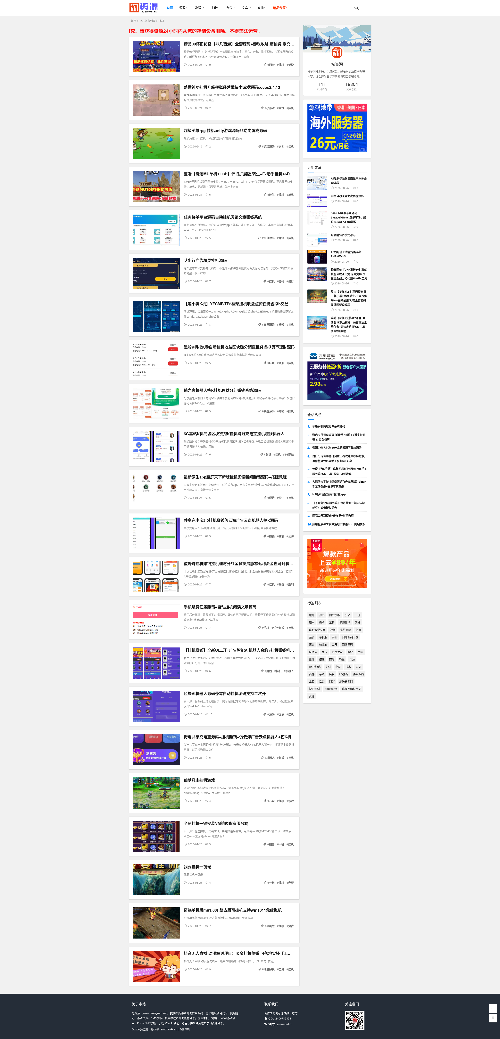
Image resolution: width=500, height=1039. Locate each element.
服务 (272, 844)
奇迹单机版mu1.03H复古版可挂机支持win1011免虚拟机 (233, 910)
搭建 (322, 659)
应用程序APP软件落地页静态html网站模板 (338, 524)
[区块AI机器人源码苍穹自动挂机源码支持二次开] (156, 707)
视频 (333, 630)
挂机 (281, 65)
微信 (342, 659)
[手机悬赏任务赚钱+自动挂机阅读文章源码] (156, 620)
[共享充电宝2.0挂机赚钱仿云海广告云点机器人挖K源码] (156, 534)
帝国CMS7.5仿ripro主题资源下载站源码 (337, 447)
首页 (170, 8)
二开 (334, 644)
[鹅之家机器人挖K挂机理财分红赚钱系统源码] (156, 404)
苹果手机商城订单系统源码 (328, 426)
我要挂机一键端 (197, 866)
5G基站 (289, 454)
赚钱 (281, 238)
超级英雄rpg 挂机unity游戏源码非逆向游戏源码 (225, 130)
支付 (328, 667)
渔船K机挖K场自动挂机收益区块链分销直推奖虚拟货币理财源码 (239, 347)
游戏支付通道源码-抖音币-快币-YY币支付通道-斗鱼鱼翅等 (338, 437)
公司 (358, 667)
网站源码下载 (350, 637)
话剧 (322, 681)
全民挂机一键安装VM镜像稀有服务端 (216, 823)
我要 (291, 882)
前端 (332, 659)
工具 (281, 969)
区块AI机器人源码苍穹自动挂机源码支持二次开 (225, 693)
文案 (245, 8)
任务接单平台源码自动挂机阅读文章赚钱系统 (223, 217)
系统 (322, 674)
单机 (291, 194)
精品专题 (279, 8)
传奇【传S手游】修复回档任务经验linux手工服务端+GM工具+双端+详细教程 (339, 471)
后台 (332, 674)
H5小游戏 (315, 667)
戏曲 (260, 8)
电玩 (338, 667)
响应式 (323, 644)
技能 (214, 8)
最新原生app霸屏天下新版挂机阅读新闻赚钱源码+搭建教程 (235, 477)
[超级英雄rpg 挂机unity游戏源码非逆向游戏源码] (156, 144)
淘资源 (144, 1029)
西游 (272, 65)
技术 (348, 667)
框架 (281, 324)
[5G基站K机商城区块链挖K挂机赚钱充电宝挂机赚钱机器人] (156, 447)
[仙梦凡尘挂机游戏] (156, 793)
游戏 (291, 801)
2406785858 (283, 1018)
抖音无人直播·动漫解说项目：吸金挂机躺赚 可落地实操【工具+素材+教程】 (250, 953)
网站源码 (347, 644)
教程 (198, 8)
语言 (311, 644)
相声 (358, 630)
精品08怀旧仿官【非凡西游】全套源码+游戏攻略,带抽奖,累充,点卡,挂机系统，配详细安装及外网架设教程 (275, 44)
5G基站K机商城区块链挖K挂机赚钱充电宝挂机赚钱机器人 (234, 433)
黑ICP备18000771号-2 (162, 1029)
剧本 (311, 622)
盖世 (281, 108)
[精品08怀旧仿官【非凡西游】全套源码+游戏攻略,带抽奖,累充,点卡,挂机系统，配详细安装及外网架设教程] (156, 57)
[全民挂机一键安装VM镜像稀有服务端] (156, 837)
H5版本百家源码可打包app (329, 494)
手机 (266, 628)
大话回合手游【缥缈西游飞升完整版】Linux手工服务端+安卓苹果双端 (339, 484)
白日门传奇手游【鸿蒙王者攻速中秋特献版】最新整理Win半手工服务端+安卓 (339, 458)
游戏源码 (269, 146)
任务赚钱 (278, 628)
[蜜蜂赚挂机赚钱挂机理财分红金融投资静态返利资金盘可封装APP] (156, 577)
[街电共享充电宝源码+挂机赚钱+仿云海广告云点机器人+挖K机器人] (156, 750)
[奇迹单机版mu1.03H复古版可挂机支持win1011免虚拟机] (156, 923)
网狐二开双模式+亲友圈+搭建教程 (333, 515)
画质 (311, 637)
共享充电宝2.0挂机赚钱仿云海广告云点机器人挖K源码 (231, 520)
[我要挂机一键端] (156, 880)
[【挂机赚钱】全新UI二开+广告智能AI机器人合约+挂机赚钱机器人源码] (156, 663)
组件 (311, 659)
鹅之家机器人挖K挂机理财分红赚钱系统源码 (222, 390)
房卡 (324, 652)
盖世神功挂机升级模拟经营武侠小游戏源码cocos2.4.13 (232, 87)
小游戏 (270, 108)
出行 (291, 281)
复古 (291, 926)
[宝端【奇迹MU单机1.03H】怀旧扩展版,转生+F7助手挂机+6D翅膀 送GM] (156, 187)
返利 (291, 584)
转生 (272, 194)
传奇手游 (337, 652)
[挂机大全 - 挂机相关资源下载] (143, 12)
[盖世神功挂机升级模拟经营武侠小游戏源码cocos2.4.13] (156, 100)
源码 (182, 8)
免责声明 (184, 1029)
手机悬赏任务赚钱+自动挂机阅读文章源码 (220, 607)
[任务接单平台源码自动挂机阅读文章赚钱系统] (156, 230)
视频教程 (344, 622)
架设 (291, 65)
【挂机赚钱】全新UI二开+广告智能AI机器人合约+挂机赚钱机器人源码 (245, 650)
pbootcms (331, 689)
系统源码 (269, 411)
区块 (272, 363)
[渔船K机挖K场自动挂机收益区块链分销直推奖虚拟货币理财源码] (156, 360)
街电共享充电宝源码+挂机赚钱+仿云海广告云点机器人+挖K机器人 (241, 737)
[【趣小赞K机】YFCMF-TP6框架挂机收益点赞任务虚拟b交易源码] (156, 317)
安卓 (322, 622)
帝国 (360, 652)
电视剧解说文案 (351, 689)
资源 (311, 696)
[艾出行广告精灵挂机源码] (156, 274)
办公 (229, 8)
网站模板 (334, 615)
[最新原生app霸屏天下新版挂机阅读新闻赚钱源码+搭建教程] (156, 490)
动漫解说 (269, 969)
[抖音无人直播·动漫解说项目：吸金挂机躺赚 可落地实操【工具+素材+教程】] (156, 967)
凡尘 (272, 801)
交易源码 (269, 324)
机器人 (290, 671)
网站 (357, 622)
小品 (347, 615)
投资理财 (314, 689)
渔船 (281, 363)
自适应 (313, 652)
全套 (311, 681)
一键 (281, 844)
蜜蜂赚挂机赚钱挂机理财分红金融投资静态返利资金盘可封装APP (240, 563)
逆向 (281, 146)
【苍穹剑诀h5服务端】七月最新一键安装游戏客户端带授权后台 (338, 505)
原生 (281, 498)
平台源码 (269, 238)
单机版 (270, 926)
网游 (332, 681)
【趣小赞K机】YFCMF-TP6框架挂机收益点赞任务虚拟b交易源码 (240, 303)
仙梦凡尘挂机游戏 (199, 780)
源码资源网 (346, 681)
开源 (352, 659)
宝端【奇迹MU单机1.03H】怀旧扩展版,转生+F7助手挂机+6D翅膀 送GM (246, 174)
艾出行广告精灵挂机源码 (205, 260)
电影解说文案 (317, 630)
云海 (291, 536)
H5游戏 (343, 674)
